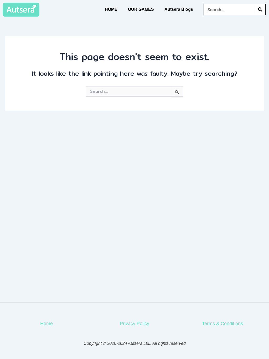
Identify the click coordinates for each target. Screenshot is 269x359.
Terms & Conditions (222, 323)
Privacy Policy (134, 323)
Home (46, 323)
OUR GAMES (141, 9)
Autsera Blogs (178, 9)
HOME (111, 9)
